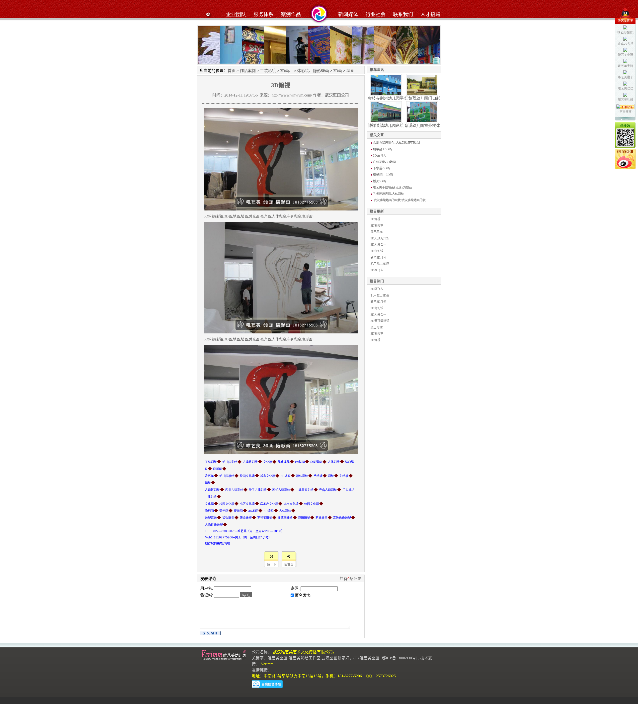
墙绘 (208, 483)
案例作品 (291, 14)
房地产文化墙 (269, 504)
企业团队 (236, 14)
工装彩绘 (268, 71)
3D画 (337, 71)
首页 (232, 71)
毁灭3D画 (379, 181)
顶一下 (271, 564)
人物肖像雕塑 (214, 525)
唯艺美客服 (625, 21)
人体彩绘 (334, 462)
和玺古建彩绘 (234, 490)
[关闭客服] (634, 8)
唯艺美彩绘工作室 (304, 658)
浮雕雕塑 (304, 518)
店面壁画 (316, 462)
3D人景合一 (378, 244)
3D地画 (286, 476)
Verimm (267, 664)
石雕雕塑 (321, 518)
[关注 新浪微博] (625, 159)
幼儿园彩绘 (229, 462)
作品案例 (248, 71)
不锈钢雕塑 (264, 518)
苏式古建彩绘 (281, 490)
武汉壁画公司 (337, 95)
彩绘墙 (343, 476)
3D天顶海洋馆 (380, 238)
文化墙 (267, 462)
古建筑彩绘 (250, 462)
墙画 (350, 71)
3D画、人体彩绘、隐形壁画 (304, 71)
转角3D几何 (378, 257)
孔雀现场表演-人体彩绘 (388, 194)
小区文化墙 (247, 504)
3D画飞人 (379, 155)
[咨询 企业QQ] (625, 135)
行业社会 (376, 14)
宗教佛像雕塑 (342, 518)
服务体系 (263, 14)
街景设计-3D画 (383, 175)
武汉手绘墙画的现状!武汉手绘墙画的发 (399, 200)
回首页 (288, 564)
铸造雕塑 (246, 518)
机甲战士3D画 (382, 149)
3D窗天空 (377, 225)
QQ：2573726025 (381, 676)
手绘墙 (318, 476)
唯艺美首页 (208, 13)
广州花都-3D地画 (384, 162)
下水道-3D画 (381, 168)
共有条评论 (350, 579)
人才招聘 (430, 14)
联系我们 (403, 14)
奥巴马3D (377, 232)
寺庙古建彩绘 (328, 490)
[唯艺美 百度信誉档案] (267, 684)
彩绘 (331, 476)
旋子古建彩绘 (258, 490)
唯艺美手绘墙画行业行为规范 (392, 187)
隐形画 (217, 469)
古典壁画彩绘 (305, 490)
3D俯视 (375, 219)
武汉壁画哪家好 (335, 658)
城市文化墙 (267, 476)
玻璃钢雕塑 (285, 518)
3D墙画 (269, 511)
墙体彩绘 (302, 476)
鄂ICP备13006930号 (399, 658)
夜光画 (238, 511)
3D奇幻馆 (377, 251)
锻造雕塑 (228, 518)
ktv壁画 (300, 462)
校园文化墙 (247, 476)
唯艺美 (209, 476)
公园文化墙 (311, 504)
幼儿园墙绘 (226, 476)
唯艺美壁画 (278, 658)
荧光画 (223, 511)
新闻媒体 (348, 14)
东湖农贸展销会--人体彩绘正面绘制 (396, 143)
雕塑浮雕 (284, 462)
